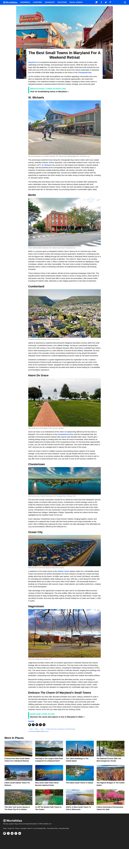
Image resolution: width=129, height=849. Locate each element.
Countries (37, 2)
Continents (25, 2)
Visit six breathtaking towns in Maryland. (48, 91)
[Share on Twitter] (36, 724)
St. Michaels (47, 165)
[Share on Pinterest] (40, 724)
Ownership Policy (64, 828)
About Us (30, 828)
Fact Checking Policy (40, 828)
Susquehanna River (66, 434)
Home (5, 828)
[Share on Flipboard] (29, 724)
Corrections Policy (52, 828)
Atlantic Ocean (63, 571)
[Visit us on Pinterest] (15, 833)
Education (62, 2)
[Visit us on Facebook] (8, 833)
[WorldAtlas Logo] (11, 2)
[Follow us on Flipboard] (4, 833)
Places (47, 731)
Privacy (17, 828)
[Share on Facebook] (33, 724)
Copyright (23, 828)
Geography (50, 2)
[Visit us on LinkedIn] (19, 833)
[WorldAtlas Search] (125, 2)
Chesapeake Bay (85, 72)
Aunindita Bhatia (32, 731)
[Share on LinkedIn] (44, 724)
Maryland (32, 62)
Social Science (76, 2)
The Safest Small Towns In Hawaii (79, 783)
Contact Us (11, 828)
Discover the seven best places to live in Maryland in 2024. (56, 717)
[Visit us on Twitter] (12, 833)
